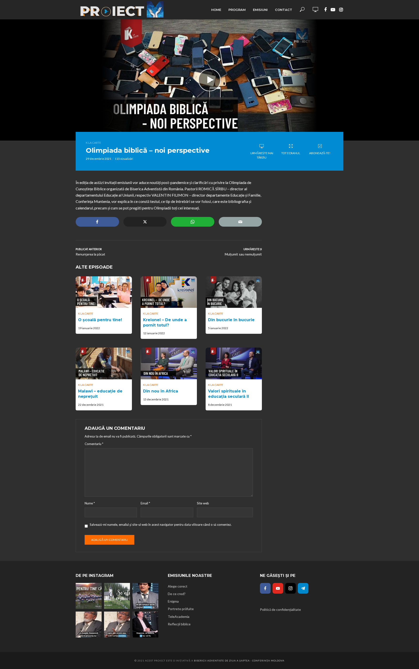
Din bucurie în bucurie (231, 320)
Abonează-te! (319, 153)
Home (216, 10)
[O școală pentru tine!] (104, 292)
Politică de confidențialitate (280, 609)
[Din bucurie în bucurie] (234, 292)
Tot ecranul (290, 153)
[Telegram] (303, 588)
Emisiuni (260, 10)
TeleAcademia (178, 616)
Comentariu (94, 444)
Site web (203, 503)
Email (145, 503)
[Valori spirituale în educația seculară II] (234, 363)
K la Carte (93, 142)
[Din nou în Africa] (169, 363)
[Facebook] (265, 588)
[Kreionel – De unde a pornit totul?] (169, 292)
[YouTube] (278, 588)
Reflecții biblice (179, 624)
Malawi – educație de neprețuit (100, 394)
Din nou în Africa (160, 391)
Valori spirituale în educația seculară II (228, 394)
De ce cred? (176, 594)
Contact (283, 10)
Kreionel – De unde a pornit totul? (165, 322)
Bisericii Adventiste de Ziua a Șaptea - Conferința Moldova (239, 660)
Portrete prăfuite (181, 609)
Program (237, 10)
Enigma (173, 601)
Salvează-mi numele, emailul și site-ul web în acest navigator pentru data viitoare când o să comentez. (161, 524)
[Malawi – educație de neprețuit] (104, 363)
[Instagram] (290, 588)
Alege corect (177, 586)
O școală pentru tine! (100, 320)
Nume (90, 503)
